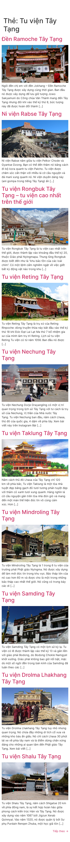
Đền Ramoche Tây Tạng (32, 39)
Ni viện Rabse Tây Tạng (32, 113)
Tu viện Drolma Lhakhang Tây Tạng (34, 678)
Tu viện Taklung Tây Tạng (34, 433)
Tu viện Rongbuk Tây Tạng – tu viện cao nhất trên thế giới (31, 195)
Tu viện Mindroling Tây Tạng (31, 515)
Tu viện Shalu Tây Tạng (31, 756)
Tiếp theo (60, 831)
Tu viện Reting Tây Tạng (32, 276)
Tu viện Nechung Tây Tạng (29, 354)
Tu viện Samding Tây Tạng (28, 596)
